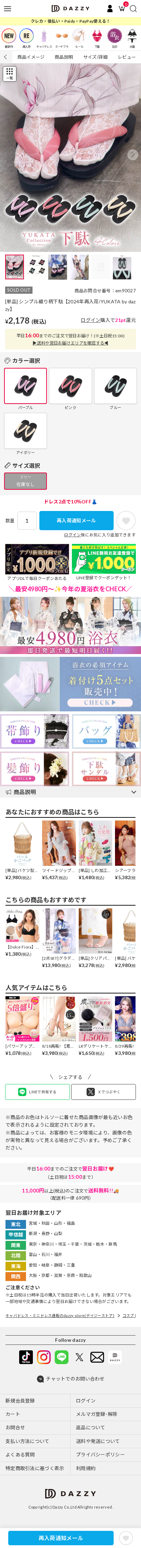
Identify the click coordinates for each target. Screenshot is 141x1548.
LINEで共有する (43, 1092)
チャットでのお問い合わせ (75, 1379)
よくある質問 (20, 1454)
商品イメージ (31, 57)
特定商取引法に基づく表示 (34, 1468)
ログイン (90, 320)
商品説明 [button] (25, 792)
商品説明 (64, 57)
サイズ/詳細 (95, 57)
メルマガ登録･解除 (97, 1414)
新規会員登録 (20, 1401)
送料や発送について (98, 1441)
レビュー (127, 57)
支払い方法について (27, 1441)
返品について (90, 1427)
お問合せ (15, 1427)
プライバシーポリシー (100, 1454)
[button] (132, 154)
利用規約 (85, 1468)
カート (12, 1414)
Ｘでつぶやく (109, 1092)
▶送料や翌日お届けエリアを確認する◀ (70, 343)
